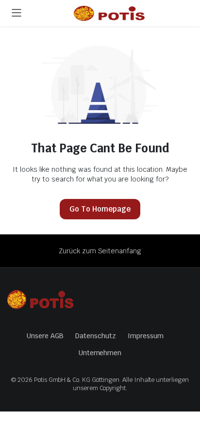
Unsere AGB (45, 335)
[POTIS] (109, 14)
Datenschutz (95, 335)
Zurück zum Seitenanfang (100, 251)
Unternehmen (100, 352)
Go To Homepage (100, 209)
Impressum (146, 335)
